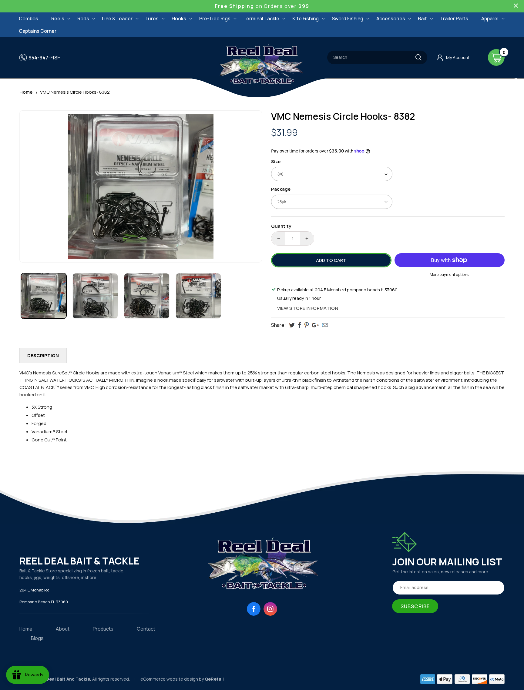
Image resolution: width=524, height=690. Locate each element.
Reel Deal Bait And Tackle (62, 679)
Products (103, 628)
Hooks (179, 18)
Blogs (37, 638)
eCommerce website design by (172, 679)
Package (281, 189)
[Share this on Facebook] (299, 325)
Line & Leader (117, 18)
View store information (307, 308)
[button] (57, 18)
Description (43, 355)
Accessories (390, 18)
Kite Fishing (305, 18)
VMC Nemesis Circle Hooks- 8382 (75, 92)
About (62, 628)
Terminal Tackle (261, 18)
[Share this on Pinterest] (306, 325)
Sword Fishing (347, 18)
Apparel (490, 18)
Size (275, 161)
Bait (422, 18)
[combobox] (377, 57)
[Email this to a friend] (325, 325)
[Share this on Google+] (315, 325)
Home (25, 92)
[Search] (418, 57)
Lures (152, 18)
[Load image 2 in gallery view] (95, 296)
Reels (57, 18)
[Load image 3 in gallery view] (147, 296)
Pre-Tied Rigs (214, 18)
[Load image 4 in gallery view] (198, 296)
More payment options (449, 274)
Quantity (281, 226)
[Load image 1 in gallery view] (43, 296)
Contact (146, 628)
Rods (83, 18)
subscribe (415, 606)
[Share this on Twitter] (292, 325)
